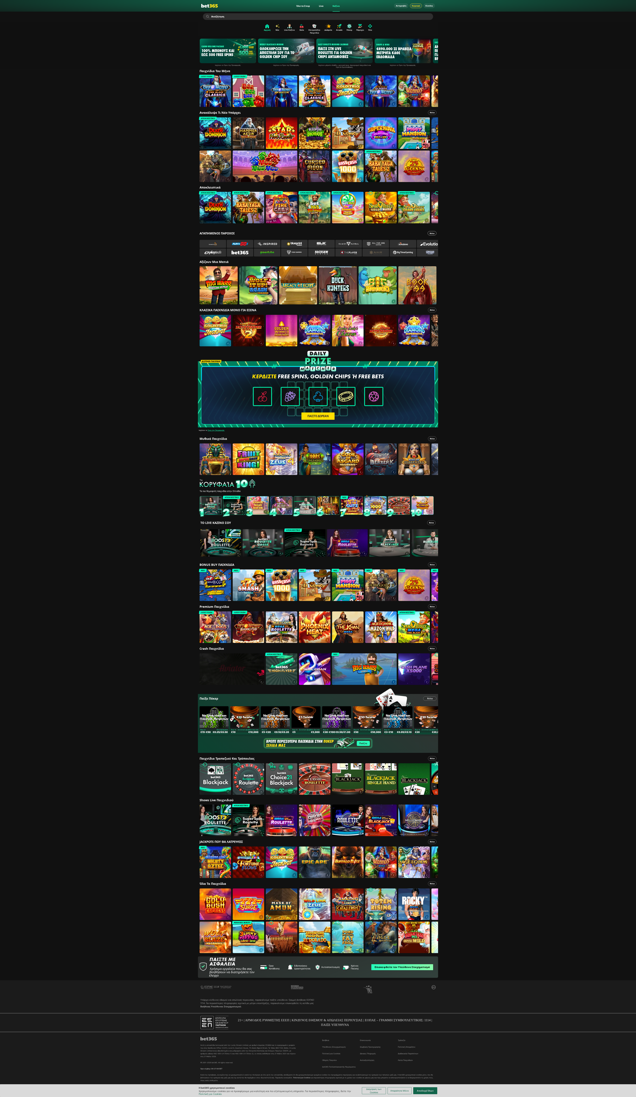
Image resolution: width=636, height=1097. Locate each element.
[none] (319, 484)
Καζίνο (336, 6)
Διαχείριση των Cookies (374, 1091)
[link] (215, 91)
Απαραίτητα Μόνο (399, 1090)
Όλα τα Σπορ (303, 6)
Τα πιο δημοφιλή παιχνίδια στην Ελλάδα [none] (220, 491)
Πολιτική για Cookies (210, 1094)
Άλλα (432, 112)
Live (321, 6)
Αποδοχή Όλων (425, 1090)
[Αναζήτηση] (207, 16)
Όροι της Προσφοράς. (216, 430)
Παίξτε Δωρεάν (318, 416)
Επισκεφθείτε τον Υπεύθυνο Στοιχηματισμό (402, 967)
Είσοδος (429, 6)
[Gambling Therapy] (297, 989)
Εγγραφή (416, 6)
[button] (228, 104)
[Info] (238, 553)
